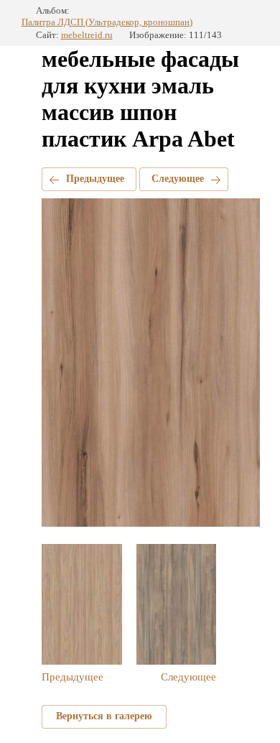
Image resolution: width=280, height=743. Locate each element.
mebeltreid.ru (87, 34)
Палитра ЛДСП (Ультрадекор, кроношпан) (107, 22)
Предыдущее (95, 178)
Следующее (177, 178)
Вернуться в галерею (104, 716)
